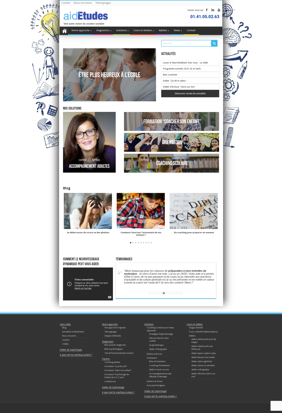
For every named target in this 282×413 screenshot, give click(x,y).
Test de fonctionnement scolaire (118, 353)
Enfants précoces (154, 354)
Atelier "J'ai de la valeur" (175, 80)
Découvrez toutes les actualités (190, 93)
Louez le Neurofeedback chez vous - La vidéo (185, 62)
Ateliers (192, 336)
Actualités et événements (73, 332)
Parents (106, 359)
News (177, 30)
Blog (64, 328)
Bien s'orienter (170, 74)
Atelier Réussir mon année (203, 357)
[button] (215, 218)
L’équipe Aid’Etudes (112, 336)
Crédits (65, 344)
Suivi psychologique (156, 385)
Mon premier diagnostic (115, 345)
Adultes (163, 30)
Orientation (152, 358)
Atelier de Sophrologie (71, 349)
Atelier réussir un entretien (203, 365)
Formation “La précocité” (115, 366)
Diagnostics (102, 30)
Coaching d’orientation (159, 365)
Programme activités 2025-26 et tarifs (182, 68)
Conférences (110, 381)
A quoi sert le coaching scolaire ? (76, 354)
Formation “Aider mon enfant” (117, 370)
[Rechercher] (214, 43)
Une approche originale (114, 328)
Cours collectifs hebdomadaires (203, 332)
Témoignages (103, 2)
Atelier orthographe (158, 349)
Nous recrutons (83, 2)
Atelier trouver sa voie (159, 369)
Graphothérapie (156, 345)
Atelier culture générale (201, 361)
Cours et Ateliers (142, 30)
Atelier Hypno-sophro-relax (203, 353)
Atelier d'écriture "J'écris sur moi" (179, 86)
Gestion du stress (154, 381)
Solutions (121, 30)
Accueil (64, 31)
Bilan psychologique (113, 349)
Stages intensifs (196, 328)
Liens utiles (65, 324)
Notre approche (80, 30)
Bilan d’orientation (157, 361)
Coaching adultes (112, 362)
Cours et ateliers (195, 324)
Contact (65, 2)
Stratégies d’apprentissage (161, 334)
